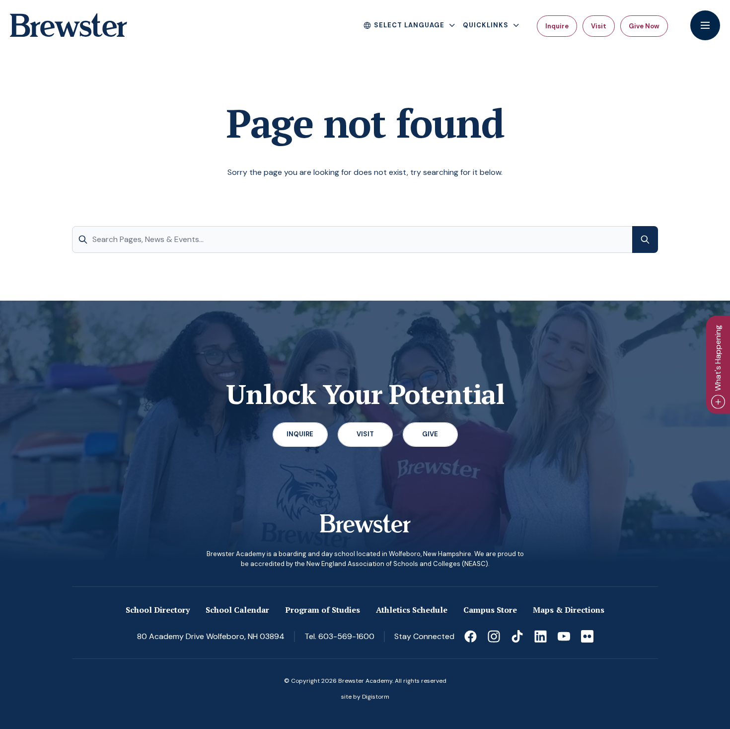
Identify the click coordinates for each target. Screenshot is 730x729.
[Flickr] (587, 636)
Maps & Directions (568, 609)
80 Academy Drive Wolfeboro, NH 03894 (211, 636)
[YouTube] (564, 636)
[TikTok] (517, 636)
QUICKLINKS (486, 25)
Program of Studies (322, 609)
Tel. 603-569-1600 (339, 636)
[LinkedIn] (540, 636)
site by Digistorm (365, 697)
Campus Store (490, 609)
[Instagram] (494, 636)
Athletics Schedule (411, 609)
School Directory (158, 609)
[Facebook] (470, 636)
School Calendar (237, 609)
